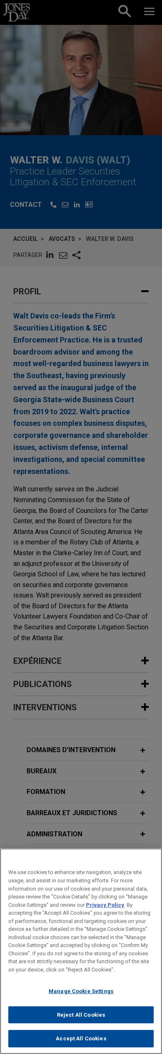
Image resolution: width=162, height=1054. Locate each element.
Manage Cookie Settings (81, 991)
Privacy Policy (105, 905)
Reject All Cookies (81, 1015)
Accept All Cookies (81, 1038)
